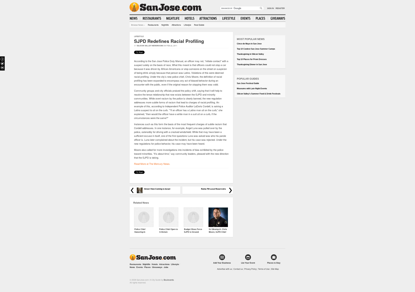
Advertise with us (224, 268)
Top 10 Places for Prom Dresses (252, 59)
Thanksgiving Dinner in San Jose (252, 64)
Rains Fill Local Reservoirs (213, 189)
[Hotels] (189, 18)
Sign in (270, 8)
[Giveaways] (276, 18)
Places (147, 267)
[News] (135, 18)
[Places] (260, 18)
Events (139, 267)
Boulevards (169, 279)
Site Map (275, 268)
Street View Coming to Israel (157, 189)
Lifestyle (187, 24)
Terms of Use (264, 268)
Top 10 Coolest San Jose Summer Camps (256, 49)
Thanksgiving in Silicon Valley (250, 54)
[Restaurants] (152, 18)
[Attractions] (208, 18)
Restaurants (153, 24)
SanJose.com (166, 7)
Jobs (166, 267)
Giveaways (157, 267)
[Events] (245, 18)
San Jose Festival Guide (248, 83)
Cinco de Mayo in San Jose (249, 44)
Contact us (238, 268)
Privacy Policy (250, 268)
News (132, 267)
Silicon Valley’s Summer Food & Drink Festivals (258, 94)
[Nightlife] (173, 18)
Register (280, 8)
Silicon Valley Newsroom (150, 45)
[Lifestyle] (229, 18)
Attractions (176, 24)
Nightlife (165, 24)
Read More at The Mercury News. (152, 163)
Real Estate (199, 24)
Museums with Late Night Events (252, 88)
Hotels (155, 264)
